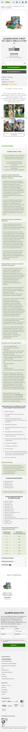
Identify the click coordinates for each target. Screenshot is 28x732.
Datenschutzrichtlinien (14, 640)
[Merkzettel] (22, 2)
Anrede (16, 628)
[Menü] (2, 2)
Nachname (17, 634)
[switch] (3, 726)
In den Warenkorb (14, 67)
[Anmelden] (19, 2)
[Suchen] (13, 2)
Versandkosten (18, 57)
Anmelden (14, 645)
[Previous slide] (3, 590)
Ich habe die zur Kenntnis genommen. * (13, 641)
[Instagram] (6, 719)
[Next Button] (26, 118)
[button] (21, 631)
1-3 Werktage (10, 77)
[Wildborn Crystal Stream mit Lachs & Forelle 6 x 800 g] (14, 23)
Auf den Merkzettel (14, 71)
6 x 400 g (11, 49)
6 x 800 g (17, 49)
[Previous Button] (2, 118)
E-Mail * (3, 628)
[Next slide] (24, 590)
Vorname (3, 634)
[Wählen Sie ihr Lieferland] (16, 2)
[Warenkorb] (25, 2)
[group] (14, 118)
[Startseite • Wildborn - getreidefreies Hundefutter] (7, 2)
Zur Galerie (14, 134)
